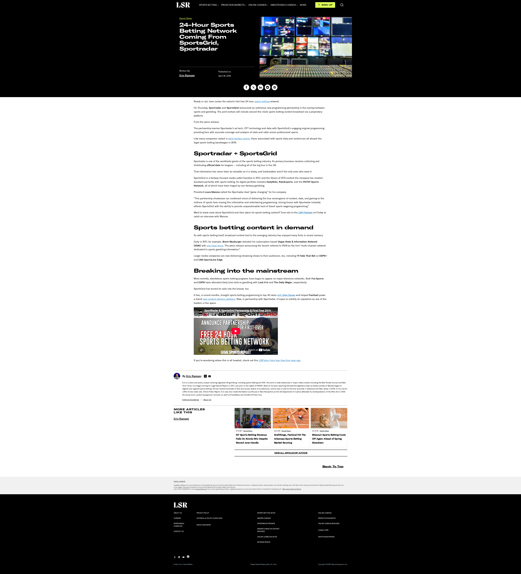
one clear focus (215, 245)
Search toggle (342, 5)
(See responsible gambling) (291, 489)
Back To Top (332, 466)
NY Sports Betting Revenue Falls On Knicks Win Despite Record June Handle (252, 438)
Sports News (185, 18)
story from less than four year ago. (280, 360)
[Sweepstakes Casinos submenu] (297, 5)
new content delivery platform (219, 299)
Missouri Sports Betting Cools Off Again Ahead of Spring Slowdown (329, 438)
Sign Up (327, 5)
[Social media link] (246, 87)
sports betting (261, 101)
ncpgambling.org (201, 489)
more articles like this (189, 411)
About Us (207, 400)
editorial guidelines (190, 400)
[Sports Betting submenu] (218, 5)
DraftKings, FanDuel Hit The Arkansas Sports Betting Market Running (290, 438)
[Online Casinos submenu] (267, 5)
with (286, 295)
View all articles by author (290, 453)
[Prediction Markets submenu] (245, 5)
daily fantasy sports (239, 138)
